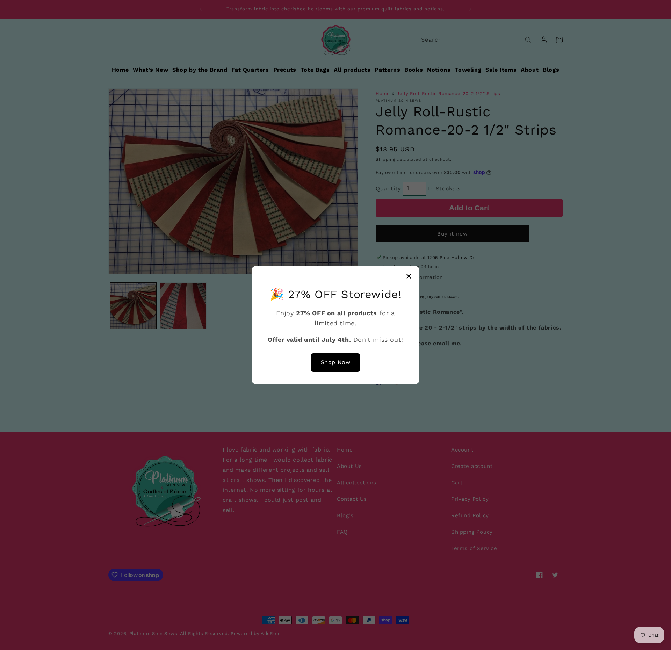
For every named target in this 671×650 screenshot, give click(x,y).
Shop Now (336, 362)
